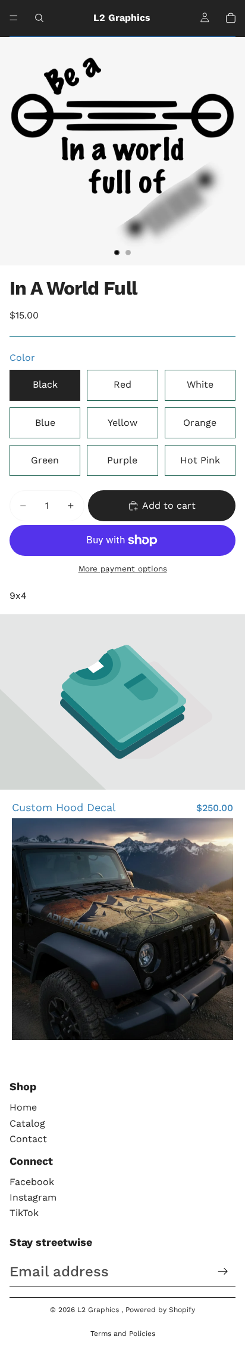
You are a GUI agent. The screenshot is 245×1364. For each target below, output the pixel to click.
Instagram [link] (33, 1197)
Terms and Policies (122, 1333)
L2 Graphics (99, 1310)
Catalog (27, 1123)
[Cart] (231, 18)
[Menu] (13, 18)
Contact (28, 1139)
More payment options (122, 568)
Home (23, 1107)
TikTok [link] (24, 1212)
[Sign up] (223, 1271)
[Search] (39, 18)
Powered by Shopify (160, 1310)
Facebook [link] (32, 1181)
